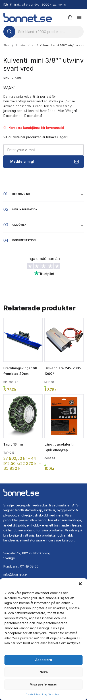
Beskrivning (21, 194)
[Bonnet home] (27, 17)
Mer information (24, 209)
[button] (80, 584)
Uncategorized (25, 45)
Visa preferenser (43, 684)
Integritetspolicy (50, 694)
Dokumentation (24, 240)
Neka (43, 672)
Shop (6, 45)
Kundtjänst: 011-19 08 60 (21, 566)
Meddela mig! (22, 161)
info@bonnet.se (15, 574)
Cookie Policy (33, 694)
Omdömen (19, 224)
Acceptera (43, 660)
